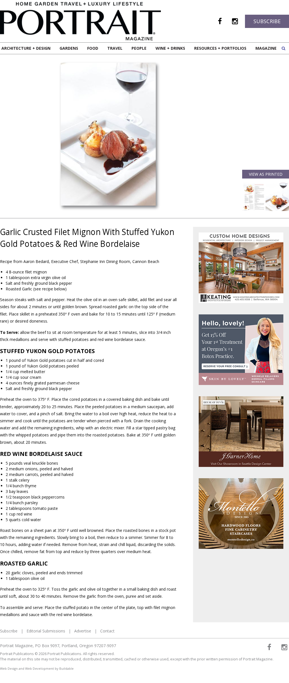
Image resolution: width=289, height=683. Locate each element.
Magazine (266, 48)
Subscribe (267, 21)
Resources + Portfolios (220, 48)
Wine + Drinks (170, 48)
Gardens (69, 48)
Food (92, 48)
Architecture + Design (26, 48)
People (139, 48)
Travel (114, 48)
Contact (107, 631)
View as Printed (266, 174)
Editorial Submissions (46, 631)
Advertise (82, 631)
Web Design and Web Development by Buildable (37, 668)
